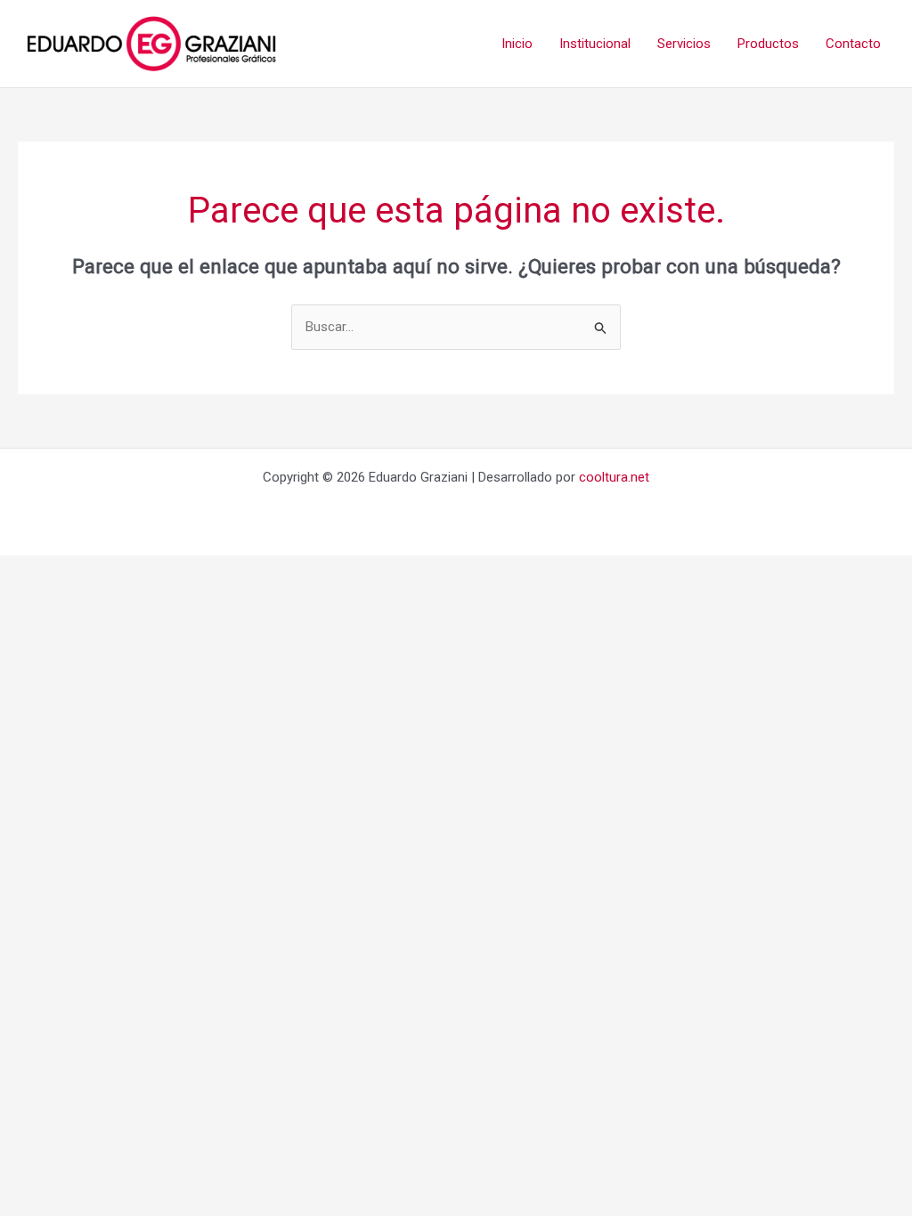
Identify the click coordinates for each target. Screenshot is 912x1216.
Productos (768, 44)
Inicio (517, 44)
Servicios (684, 44)
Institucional (595, 44)
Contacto (853, 44)
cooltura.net (614, 477)
